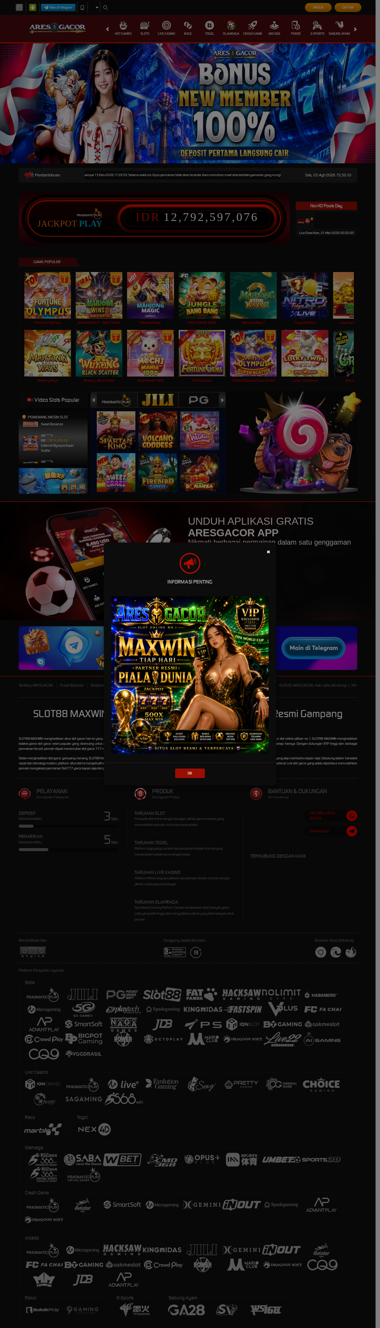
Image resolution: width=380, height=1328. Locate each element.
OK (190, 773)
